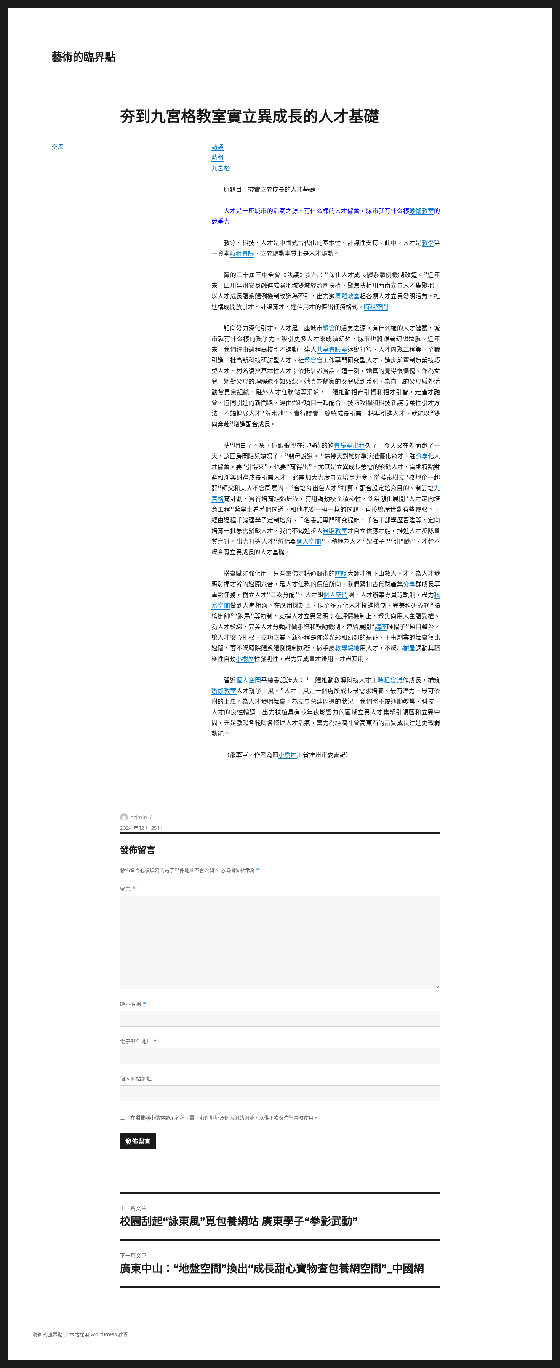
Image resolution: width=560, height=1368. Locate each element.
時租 (217, 157)
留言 (128, 889)
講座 (381, 626)
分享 (422, 456)
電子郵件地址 (138, 1041)
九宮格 (220, 168)
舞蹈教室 (347, 296)
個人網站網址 (136, 1078)
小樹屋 (406, 648)
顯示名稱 (133, 1004)
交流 (57, 146)
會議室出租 (349, 445)
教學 (428, 242)
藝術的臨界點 (83, 57)
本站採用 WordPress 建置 (98, 1334)
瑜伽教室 (421, 210)
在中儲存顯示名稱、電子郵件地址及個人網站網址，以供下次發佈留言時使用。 (224, 1118)
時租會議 (242, 253)
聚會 (329, 328)
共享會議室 (332, 349)
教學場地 (347, 648)
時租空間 (376, 306)
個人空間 (308, 541)
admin (139, 817)
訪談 (217, 146)
